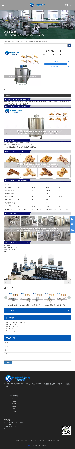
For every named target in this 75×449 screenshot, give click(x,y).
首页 (12, 398)
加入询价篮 (54, 66)
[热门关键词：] (69, 45)
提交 (8, 363)
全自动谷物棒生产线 (13, 305)
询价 (54, 61)
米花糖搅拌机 (36, 305)
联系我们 (14, 411)
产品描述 (8, 95)
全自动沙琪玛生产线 (62, 305)
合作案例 (14, 406)
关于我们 (14, 403)
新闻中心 (14, 409)
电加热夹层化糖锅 (49, 305)
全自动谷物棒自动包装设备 (25, 305)
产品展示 (14, 401)
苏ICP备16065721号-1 (54, 440)
